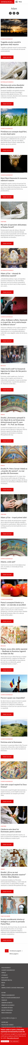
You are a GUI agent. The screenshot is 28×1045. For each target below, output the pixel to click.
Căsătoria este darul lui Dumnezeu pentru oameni (11, 830)
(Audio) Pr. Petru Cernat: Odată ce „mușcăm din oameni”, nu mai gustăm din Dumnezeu (14, 470)
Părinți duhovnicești (8, 995)
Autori (3, 992)
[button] (18, 2)
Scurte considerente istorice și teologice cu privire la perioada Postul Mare (13, 921)
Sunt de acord (5, 1041)
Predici (3, 414)
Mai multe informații (13, 1038)
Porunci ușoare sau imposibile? (13, 698)
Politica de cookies (7, 1025)
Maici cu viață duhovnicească (10, 998)
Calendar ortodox (7, 1008)
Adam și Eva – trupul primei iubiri (14, 517)
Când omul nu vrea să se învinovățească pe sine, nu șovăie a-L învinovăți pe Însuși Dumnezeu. (13, 566)
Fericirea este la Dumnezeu (11, 742)
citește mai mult (7, 57)
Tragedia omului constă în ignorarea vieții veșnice (11, 43)
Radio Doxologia (6, 1013)
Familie (3, 972)
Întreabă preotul (6, 980)
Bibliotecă (4, 977)
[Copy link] (17, 13)
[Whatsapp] (14, 13)
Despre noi (4, 1022)
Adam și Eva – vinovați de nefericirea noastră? (11, 274)
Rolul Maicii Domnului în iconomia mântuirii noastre (14, 179)
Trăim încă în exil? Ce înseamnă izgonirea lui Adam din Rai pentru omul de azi (14, 371)
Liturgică (4, 975)
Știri (2, 985)
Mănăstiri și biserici (7, 1005)
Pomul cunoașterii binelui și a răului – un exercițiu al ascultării (13, 603)
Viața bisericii (6, 967)
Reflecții (3, 365)
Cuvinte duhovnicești (7, 39)
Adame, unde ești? (8, 562)
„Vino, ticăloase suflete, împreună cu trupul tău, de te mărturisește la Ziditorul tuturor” (14, 322)
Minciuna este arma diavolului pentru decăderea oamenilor (12, 86)
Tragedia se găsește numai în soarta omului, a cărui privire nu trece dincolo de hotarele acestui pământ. (13, 49)
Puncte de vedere (5, 916)
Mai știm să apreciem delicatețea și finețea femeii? (13, 226)
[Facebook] (10, 13)
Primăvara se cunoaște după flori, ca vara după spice (14, 132)
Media (3, 982)
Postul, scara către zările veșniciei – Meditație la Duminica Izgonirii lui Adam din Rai (14, 651)
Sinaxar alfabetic (6, 1003)
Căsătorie (3, 221)
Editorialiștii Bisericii (7, 82)
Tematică (4, 1000)
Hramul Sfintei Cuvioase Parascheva (12, 987)
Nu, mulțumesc (14, 1041)
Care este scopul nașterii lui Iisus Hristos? (14, 785)
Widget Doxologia (7, 1010)
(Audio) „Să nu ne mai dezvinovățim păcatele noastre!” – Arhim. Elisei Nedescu (13, 874)
